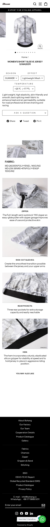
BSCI (25, 473)
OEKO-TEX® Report (25, 477)
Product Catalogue (25, 436)
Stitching (25, 465)
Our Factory (25, 424)
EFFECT (32, 73)
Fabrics (25, 449)
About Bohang (25, 420)
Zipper (25, 457)
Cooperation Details (25, 432)
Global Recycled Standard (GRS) (25, 481)
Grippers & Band (25, 461)
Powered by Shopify (25, 525)
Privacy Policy (25, 489)
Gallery (25, 440)
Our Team (25, 428)
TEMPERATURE (24, 84)
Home (24, 57)
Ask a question (25, 113)
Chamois (25, 453)
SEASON (11, 73)
